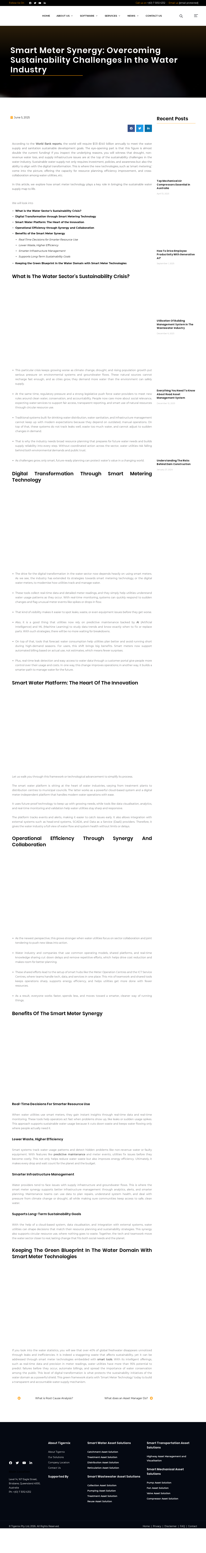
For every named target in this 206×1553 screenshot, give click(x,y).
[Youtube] (40, 3)
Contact (192, 1526)
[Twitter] (35, 3)
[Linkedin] (45, 3)
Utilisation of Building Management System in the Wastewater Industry (175, 324)
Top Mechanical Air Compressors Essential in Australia (173, 184)
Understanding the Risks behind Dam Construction (174, 462)
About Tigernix (56, 1451)
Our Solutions (56, 1457)
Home (146, 1526)
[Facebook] (30, 3)
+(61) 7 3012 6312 (156, 2)
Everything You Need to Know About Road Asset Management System (176, 394)
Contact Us (54, 1467)
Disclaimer (170, 1526)
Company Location (59, 1462)
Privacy (157, 1526)
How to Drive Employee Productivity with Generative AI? (176, 254)
